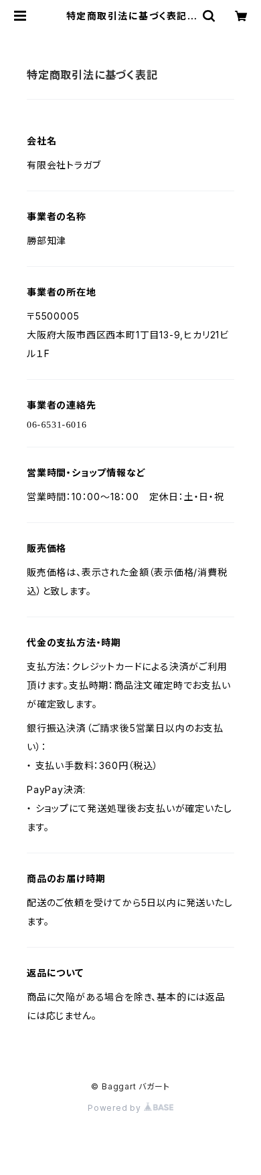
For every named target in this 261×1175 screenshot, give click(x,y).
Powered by (116, 1108)
